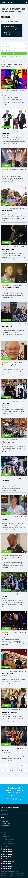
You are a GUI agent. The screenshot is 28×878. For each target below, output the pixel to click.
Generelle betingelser (7, 823)
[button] (14, 43)
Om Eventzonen (6, 814)
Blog (2, 817)
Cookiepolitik (5, 821)
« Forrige (4, 766)
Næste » (23, 766)
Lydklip (4, 56)
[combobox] (15, 50)
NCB (22, 875)
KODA (17, 875)
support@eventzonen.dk (8, 843)
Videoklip (11, 56)
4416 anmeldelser (15, 19)
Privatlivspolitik (5, 825)
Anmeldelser (19, 56)
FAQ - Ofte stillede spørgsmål (10, 807)
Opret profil (4, 811)
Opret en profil (14, 799)
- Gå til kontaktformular (8, 839)
